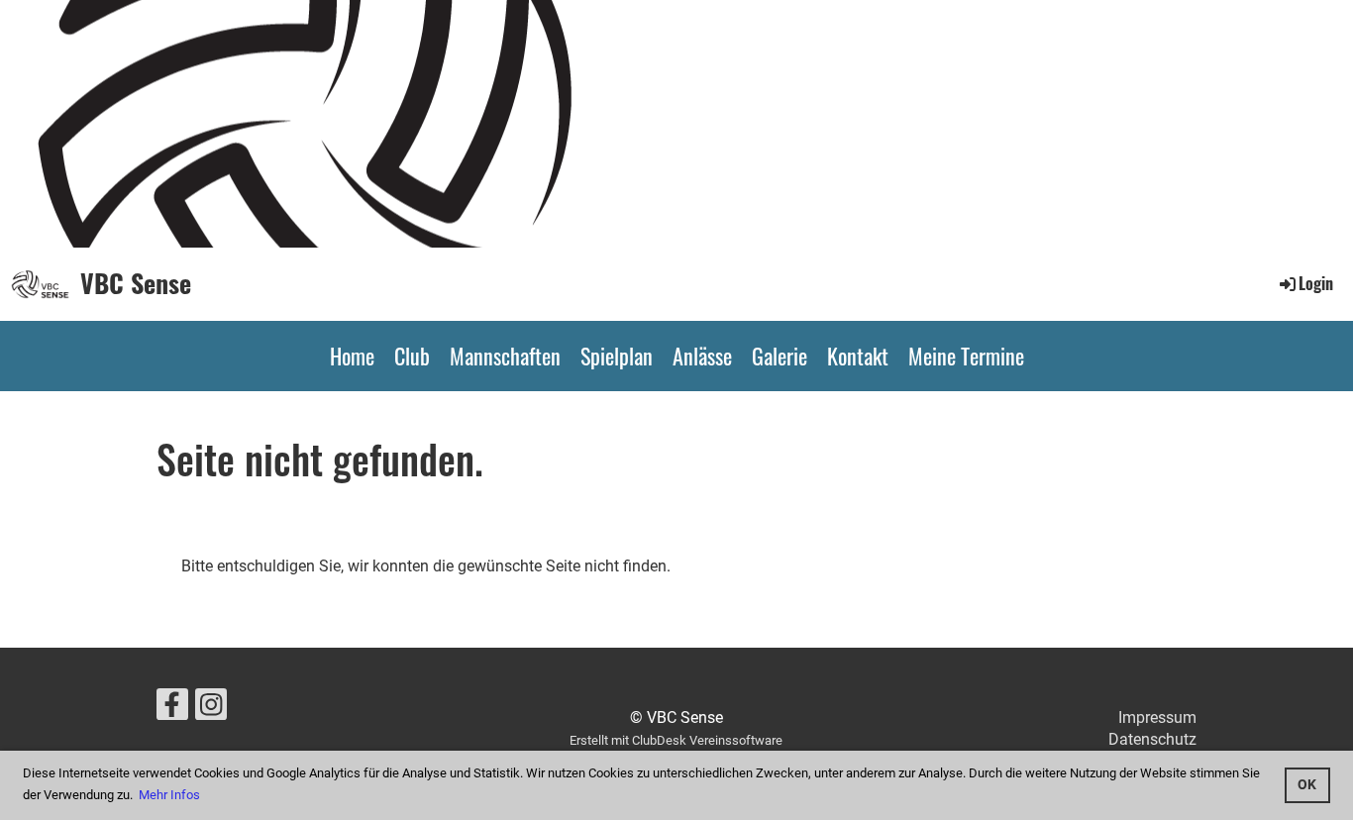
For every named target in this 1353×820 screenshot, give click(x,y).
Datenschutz (1152, 739)
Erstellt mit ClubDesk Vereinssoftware (676, 740)
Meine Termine (966, 355)
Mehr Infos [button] (169, 794)
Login (1316, 283)
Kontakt (857, 355)
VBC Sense (135, 283)
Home (352, 355)
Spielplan (616, 355)
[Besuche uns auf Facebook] (172, 709)
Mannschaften (505, 355)
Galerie (779, 355)
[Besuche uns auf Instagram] (211, 709)
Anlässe (702, 355)
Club (412, 355)
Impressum (1157, 717)
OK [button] (1307, 784)
